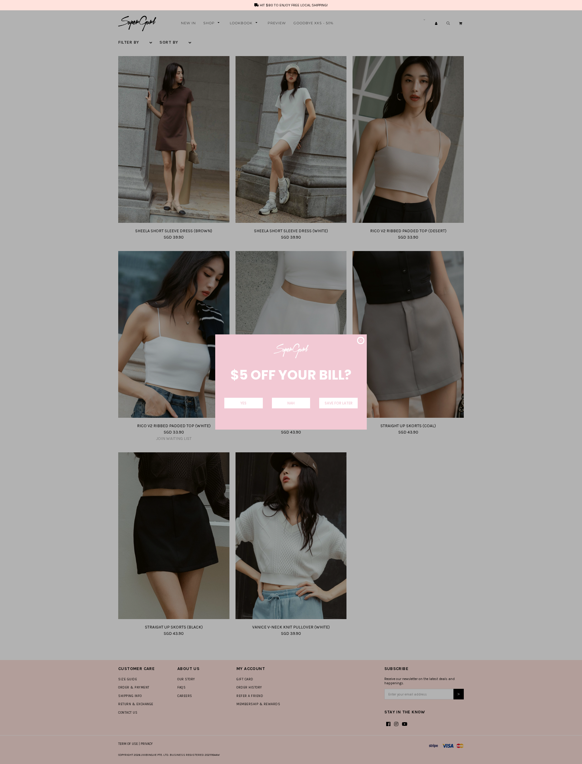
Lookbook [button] (241, 23)
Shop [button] (209, 23)
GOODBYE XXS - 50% (313, 23)
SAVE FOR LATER (339, 403)
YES (243, 403)
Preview (277, 23)
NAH (291, 403)
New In (188, 23)
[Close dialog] (361, 340)
